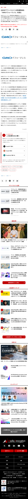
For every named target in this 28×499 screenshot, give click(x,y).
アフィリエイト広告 (18, 166)
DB (21, 467)
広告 (22, 3)
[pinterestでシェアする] (13, 29)
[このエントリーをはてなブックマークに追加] (17, 29)
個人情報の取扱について (11, 475)
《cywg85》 (24, 129)
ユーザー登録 (20, 451)
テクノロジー (16, 3)
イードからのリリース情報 (21, 477)
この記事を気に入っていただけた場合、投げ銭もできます (14, 431)
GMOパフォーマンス (7, 166)
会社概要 (14, 477)
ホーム (2, 3)
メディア (8, 3)
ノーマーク (13, 170)
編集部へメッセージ (7, 473)
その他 (7, 467)
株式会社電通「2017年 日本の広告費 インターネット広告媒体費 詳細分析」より (13, 98)
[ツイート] (2, 29)
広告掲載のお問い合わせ (16, 473)
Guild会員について (21, 472)
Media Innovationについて (12, 472)
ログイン (7, 451)
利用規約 (23, 473)
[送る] (9, 29)
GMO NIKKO (5, 170)
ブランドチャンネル (21, 464)
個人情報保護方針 (19, 475)
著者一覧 (4, 472)
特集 (7, 464)
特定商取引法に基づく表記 (7, 477)
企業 (21, 460)
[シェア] (6, 29)
